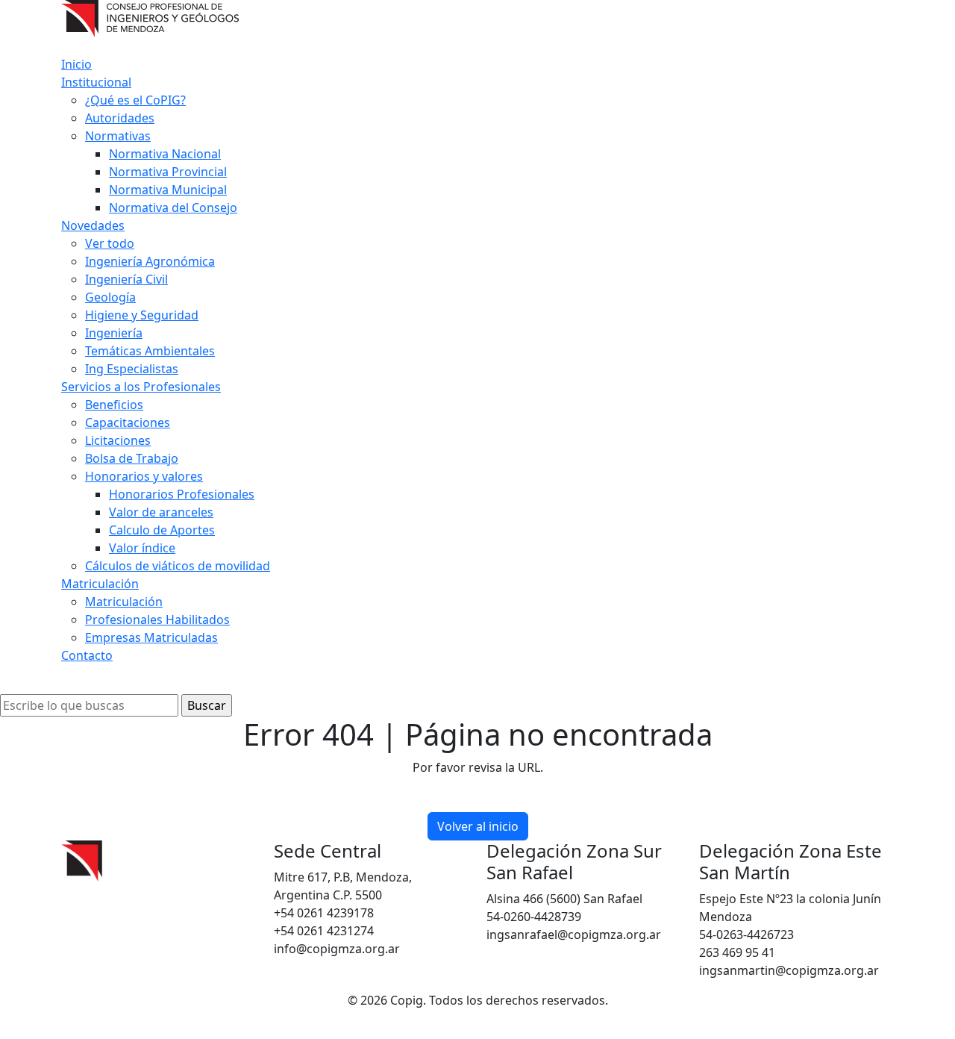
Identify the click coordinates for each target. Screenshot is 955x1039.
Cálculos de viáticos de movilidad (177, 566)
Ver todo (109, 243)
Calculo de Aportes (162, 530)
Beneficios (114, 404)
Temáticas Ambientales (150, 351)
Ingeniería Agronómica (150, 261)
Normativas (118, 136)
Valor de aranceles (161, 512)
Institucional (96, 82)
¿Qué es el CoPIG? (135, 100)
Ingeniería (114, 333)
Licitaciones (118, 440)
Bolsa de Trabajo (131, 458)
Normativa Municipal (168, 189)
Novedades (93, 225)
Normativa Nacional (165, 154)
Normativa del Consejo (173, 207)
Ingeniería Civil (126, 279)
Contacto (87, 655)
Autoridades (119, 118)
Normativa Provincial (168, 171)
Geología (110, 297)
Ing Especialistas (131, 369)
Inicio (76, 64)
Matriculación (100, 583)
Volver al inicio (478, 826)
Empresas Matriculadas (151, 637)
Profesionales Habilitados (157, 619)
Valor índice (142, 548)
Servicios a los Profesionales (141, 386)
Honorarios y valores (144, 476)
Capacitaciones (127, 422)
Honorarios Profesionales (181, 494)
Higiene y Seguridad (141, 315)
